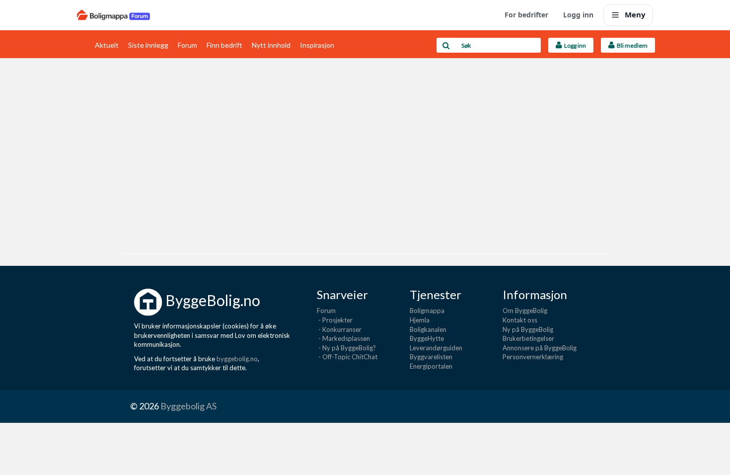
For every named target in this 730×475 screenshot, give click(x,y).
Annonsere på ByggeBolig (540, 348)
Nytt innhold (271, 45)
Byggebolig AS (188, 405)
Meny (635, 14)
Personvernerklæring (533, 357)
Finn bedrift (224, 45)
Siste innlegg (148, 45)
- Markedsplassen (343, 338)
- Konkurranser (339, 329)
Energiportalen (431, 366)
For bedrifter (526, 14)
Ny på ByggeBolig (528, 329)
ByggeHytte (427, 338)
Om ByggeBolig (525, 311)
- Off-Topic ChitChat (347, 357)
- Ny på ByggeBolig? (346, 348)
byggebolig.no (237, 359)
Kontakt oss (520, 320)
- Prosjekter (335, 320)
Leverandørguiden (436, 348)
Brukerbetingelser (528, 338)
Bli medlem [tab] (631, 45)
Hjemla (420, 320)
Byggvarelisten (431, 357)
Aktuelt (107, 45)
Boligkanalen (428, 329)
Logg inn (578, 14)
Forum (187, 45)
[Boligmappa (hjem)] (113, 14)
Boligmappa (427, 311)
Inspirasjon (317, 45)
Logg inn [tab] (574, 45)
